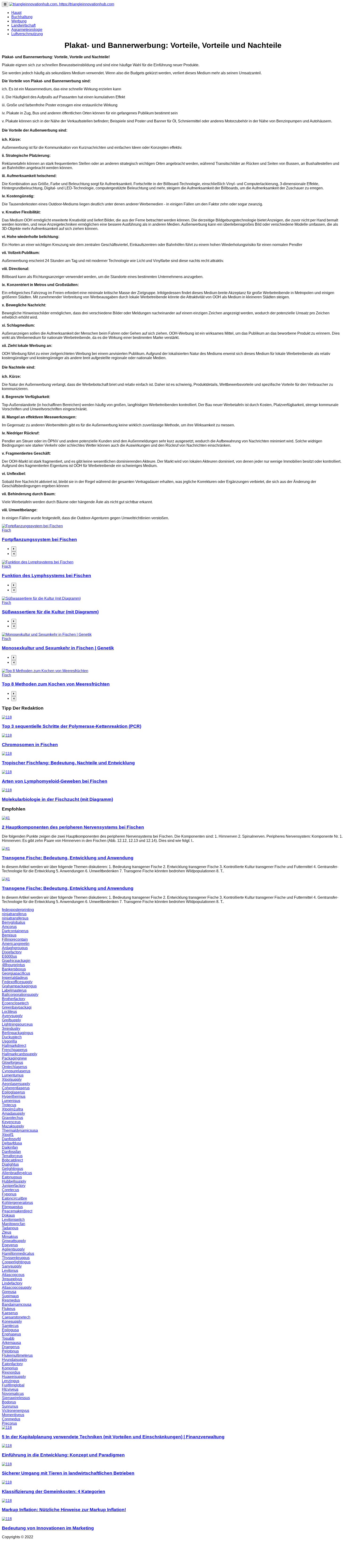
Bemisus (9, 935)
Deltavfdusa (12, 1143)
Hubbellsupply (14, 1181)
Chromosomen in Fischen (30, 744)
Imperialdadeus (15, 978)
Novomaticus (13, 1394)
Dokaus (8, 1215)
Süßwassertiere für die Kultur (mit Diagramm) (50, 611)
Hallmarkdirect (14, 1046)
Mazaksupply (13, 1126)
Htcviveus (10, 1389)
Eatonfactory (12, 1364)
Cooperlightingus (16, 1262)
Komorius (10, 1368)
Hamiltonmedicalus (18, 1254)
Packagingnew (14, 1058)
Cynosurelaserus (16, 1071)
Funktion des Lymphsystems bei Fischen (46, 575)
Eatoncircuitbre (14, 1198)
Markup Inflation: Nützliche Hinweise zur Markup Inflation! (64, 1509)
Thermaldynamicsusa (20, 1130)
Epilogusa (10, 1330)
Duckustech (12, 1037)
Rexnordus (11, 1372)
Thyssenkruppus (16, 1258)
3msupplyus (12, 1279)
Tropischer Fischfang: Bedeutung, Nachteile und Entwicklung (68, 762)
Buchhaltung (21, 17)
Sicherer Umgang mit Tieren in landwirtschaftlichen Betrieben (68, 1473)
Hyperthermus (13, 1096)
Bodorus (9, 1402)
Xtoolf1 (8, 1135)
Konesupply (12, 1321)
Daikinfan (10, 1147)
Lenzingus (10, 1381)
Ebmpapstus (12, 1207)
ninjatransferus (14, 914)
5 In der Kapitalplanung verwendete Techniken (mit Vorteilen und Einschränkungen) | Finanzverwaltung (113, 1436)
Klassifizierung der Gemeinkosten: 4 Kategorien (53, 1491)
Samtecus (10, 1326)
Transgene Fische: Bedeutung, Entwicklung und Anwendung (67, 857)
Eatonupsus (12, 1177)
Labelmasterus (14, 990)
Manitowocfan (13, 1224)
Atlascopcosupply (17, 1287)
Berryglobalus (13, 922)
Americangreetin (15, 944)
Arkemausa (11, 1343)
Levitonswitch (13, 1220)
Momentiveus (13, 1415)
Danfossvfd (11, 1139)
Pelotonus (10, 1351)
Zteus (6, 1232)
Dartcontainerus (15, 931)
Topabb (8, 1338)
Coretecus (10, 1190)
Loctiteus (9, 1012)
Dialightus (10, 1164)
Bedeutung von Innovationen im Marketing (48, 1528)
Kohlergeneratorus (17, 1203)
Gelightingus (12, 1169)
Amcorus (9, 927)
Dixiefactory (12, 952)
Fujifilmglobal (13, 1385)
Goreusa (9, 1292)
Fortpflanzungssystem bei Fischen (39, 539)
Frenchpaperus (14, 1050)
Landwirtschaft (23, 25)
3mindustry (11, 1029)
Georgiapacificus (16, 973)
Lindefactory (12, 1283)
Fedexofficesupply (17, 982)
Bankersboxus (14, 969)
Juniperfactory (13, 1186)
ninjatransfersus (15, 918)
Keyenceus (11, 1122)
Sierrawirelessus (16, 1398)
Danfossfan (11, 1152)
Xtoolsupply (12, 1079)
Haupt (16, 13)
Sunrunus (10, 1406)
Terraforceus (12, 1156)
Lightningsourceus (17, 1024)
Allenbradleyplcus (17, 1173)
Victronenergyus (15, 1411)
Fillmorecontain (15, 939)
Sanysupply (12, 1266)
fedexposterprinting (18, 910)
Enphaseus (11, 1334)
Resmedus (11, 1300)
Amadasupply (13, 1113)
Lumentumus (13, 1075)
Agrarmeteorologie (26, 30)
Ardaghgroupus (15, 948)
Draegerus (11, 1347)
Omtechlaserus (14, 1067)
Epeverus (10, 1245)
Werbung (19, 21)
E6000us (9, 956)
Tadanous (10, 1228)
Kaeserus (10, 1313)
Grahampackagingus (19, 986)
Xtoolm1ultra (12, 1109)
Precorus (9, 1423)
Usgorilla (9, 1041)
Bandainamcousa (16, 1304)
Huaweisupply (14, 1377)
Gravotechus (12, 1118)
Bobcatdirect (12, 1160)
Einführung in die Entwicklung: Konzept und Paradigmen (63, 1454)
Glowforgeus (12, 1063)
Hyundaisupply (14, 1360)
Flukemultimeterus (17, 1355)
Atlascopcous (13, 1275)
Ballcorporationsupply (20, 995)
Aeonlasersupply (16, 1084)
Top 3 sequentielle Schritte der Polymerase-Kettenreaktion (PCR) (71, 726)
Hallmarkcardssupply (19, 1054)
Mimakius (10, 1237)
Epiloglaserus (13, 1092)
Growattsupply (14, 1241)
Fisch (6, 530)
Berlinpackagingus (17, 1033)
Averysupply (12, 1016)
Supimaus (10, 1296)
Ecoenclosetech (15, 1003)
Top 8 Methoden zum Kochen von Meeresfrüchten (56, 684)
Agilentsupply (13, 1249)
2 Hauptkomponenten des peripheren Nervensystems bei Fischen (73, 827)
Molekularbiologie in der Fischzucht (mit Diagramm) (57, 799)
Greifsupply (11, 1020)
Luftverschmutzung (27, 34)
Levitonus (10, 1271)
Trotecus (9, 1105)
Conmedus (11, 1419)
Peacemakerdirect (17, 1211)
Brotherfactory (13, 999)
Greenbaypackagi (17, 1007)
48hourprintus (13, 965)
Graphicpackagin (16, 961)
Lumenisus (11, 1101)
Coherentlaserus (16, 1088)
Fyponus (9, 1194)
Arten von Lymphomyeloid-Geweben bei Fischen (54, 781)
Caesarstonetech (16, 1317)
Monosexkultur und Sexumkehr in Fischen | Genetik (58, 647)
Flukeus (8, 1309)
